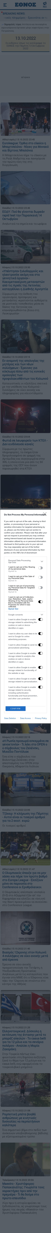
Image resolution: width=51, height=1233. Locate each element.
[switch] (40, 568)
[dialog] (25, 616)
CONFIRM (15, 709)
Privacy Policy (41, 718)
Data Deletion (10, 718)
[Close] (45, 514)
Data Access (25, 718)
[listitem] (25, 561)
